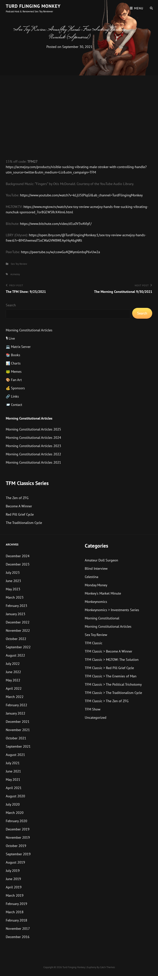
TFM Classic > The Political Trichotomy (113, 684)
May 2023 (13, 589)
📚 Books (13, 355)
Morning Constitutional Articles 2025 (33, 429)
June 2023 (13, 581)
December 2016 (17, 937)
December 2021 (17, 721)
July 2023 (13, 572)
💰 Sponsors (15, 388)
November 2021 (18, 730)
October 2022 (16, 639)
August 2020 (15, 796)
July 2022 (13, 663)
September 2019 (18, 854)
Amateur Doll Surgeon (101, 560)
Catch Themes (107, 967)
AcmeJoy (15, 274)
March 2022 (15, 697)
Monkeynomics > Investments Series (112, 610)
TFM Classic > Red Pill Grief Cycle (109, 668)
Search (11, 305)
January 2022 (15, 713)
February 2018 (16, 920)
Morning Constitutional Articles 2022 (33, 454)
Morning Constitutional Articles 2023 (33, 446)
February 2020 (16, 821)
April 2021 (14, 788)
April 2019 (14, 887)
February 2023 (16, 605)
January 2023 (15, 614)
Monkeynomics (96, 601)
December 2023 (17, 564)
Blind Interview (96, 568)
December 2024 (17, 556)
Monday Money (96, 585)
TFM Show (92, 709)
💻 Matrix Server (18, 346)
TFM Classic (93, 643)
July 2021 (13, 763)
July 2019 (13, 870)
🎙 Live (10, 338)
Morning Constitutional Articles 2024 (33, 437)
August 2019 (15, 862)
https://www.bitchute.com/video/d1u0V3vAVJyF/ (56, 223)
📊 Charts (13, 363)
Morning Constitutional (102, 618)
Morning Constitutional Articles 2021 (33, 462)
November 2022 (18, 630)
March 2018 (15, 912)
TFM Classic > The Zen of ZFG (107, 701)
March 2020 (15, 812)
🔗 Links (12, 396)
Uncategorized (95, 717)
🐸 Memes (14, 371)
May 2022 (13, 680)
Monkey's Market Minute (103, 593)
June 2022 (13, 672)
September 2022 (18, 647)
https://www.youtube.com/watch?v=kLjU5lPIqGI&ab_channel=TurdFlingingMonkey (81, 195)
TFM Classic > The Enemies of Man (110, 676)
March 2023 (15, 597)
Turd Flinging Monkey (33, 6)
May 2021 (13, 779)
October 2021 (16, 738)
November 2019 (18, 837)
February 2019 (16, 903)
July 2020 (13, 804)
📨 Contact (14, 404)
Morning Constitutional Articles (29, 330)
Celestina (91, 577)
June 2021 (13, 771)
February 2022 (16, 705)
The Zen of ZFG (17, 498)
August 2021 (15, 754)
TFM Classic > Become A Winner (108, 651)
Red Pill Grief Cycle (20, 514)
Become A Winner (19, 506)
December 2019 (17, 829)
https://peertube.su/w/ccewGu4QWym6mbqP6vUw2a (60, 252)
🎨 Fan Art (14, 380)
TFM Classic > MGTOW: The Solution (112, 659)
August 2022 (15, 655)
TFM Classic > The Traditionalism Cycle (113, 692)
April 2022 (14, 688)
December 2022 (17, 622)
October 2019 (16, 846)
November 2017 (18, 928)
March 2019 (15, 895)
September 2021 (18, 746)
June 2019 (13, 879)
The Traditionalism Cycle (24, 522)
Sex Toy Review (19, 264)
